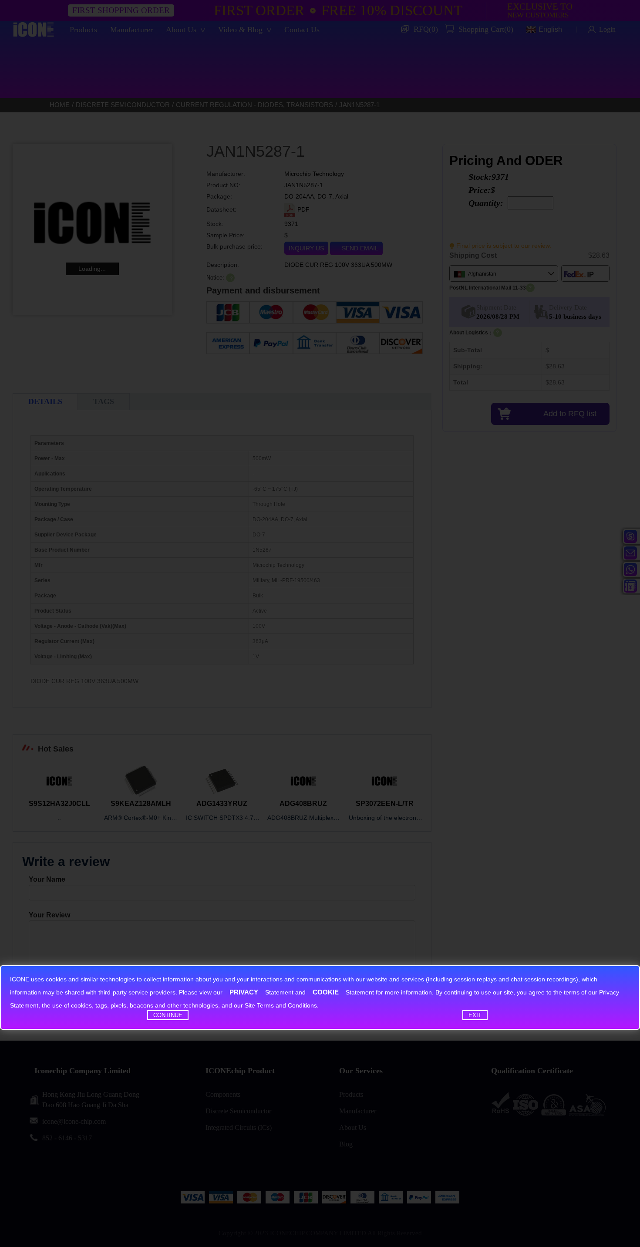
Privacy (243, 992)
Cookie (326, 992)
